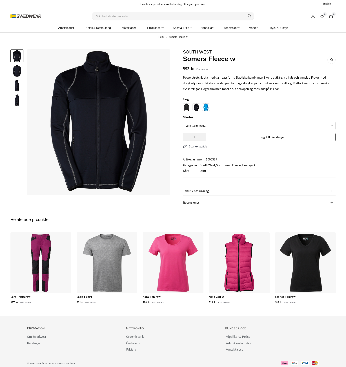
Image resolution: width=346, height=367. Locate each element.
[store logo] (25, 16)
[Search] (249, 16)
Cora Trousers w (20, 297)
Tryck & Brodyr (278, 27)
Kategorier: (190, 165)
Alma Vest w (216, 297)
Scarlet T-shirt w (285, 297)
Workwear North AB (65, 363)
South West (207, 165)
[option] (186, 107)
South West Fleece (228, 165)
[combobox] (173, 16)
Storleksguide (198, 146)
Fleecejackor (250, 165)
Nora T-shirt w (152, 297)
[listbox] (256, 108)
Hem (161, 36)
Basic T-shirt (84, 297)
